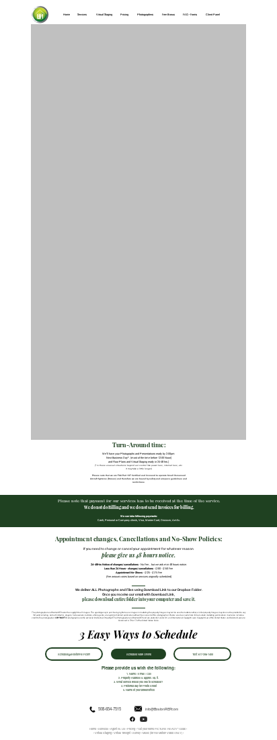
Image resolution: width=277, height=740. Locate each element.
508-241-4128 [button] (125, 134)
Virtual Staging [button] (103, 733)
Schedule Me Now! (138, 173)
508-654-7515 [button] (109, 709)
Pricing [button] (131, 729)
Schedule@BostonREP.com (74, 654)
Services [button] (103, 729)
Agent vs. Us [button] (117, 729)
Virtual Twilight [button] (122, 733)
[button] (136, 733)
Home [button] (93, 729)
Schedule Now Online (138, 654)
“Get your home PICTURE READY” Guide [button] (161, 729)
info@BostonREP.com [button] (161, 708)
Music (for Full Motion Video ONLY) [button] (163, 733)
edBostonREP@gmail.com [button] (159, 134)
